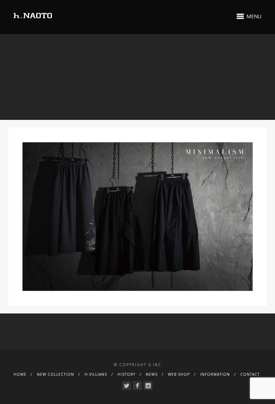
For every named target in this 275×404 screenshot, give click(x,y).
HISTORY (126, 374)
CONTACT (250, 374)
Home (20, 374)
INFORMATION (215, 374)
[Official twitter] (126, 385)
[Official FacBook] (137, 385)
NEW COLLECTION (55, 374)
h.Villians (96, 374)
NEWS (152, 374)
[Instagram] (148, 385)
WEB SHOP (179, 374)
